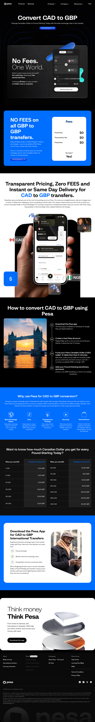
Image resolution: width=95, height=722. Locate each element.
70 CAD (53, 474)
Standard (69, 52)
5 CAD (8, 475)
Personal (21, 4)
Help (89, 4)
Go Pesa (51, 663)
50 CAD (53, 468)
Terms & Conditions (77, 672)
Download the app (17, 640)
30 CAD (8, 496)
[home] (8, 4)
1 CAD (8, 468)
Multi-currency (7, 659)
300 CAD (53, 498)
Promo (62, 52)
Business (31, 4)
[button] (52, 4)
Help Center (75, 659)
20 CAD (8, 489)
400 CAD (53, 504)
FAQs (73, 666)
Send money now (66, 89)
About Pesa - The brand (56, 659)
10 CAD (8, 482)
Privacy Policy (75, 675)
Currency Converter (9, 666)
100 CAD (53, 480)
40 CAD (8, 503)
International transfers (10, 663)
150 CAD (53, 486)
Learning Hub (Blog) (77, 663)
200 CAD (53, 492)
